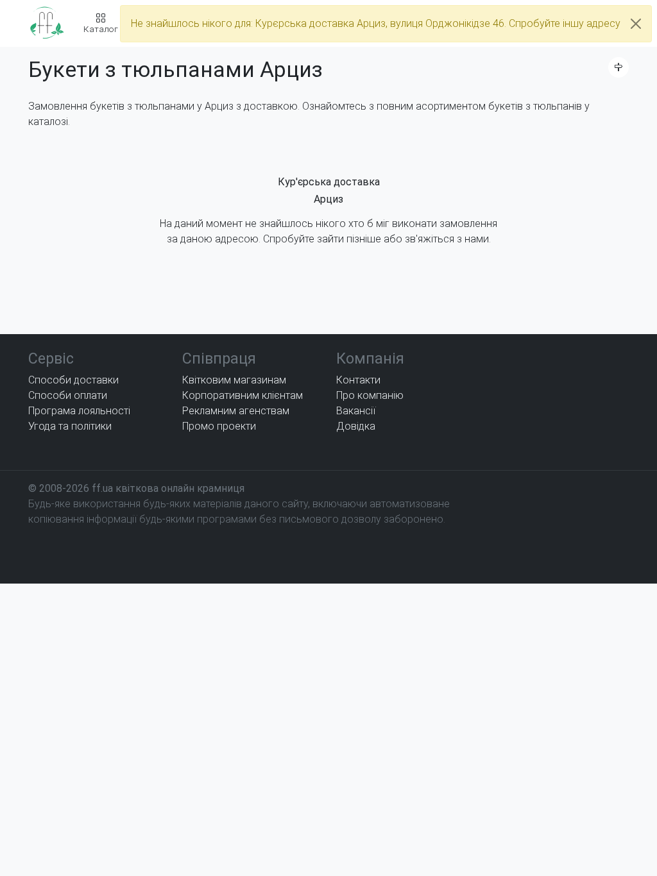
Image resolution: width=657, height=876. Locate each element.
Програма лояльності (79, 411)
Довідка (355, 426)
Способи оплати (67, 395)
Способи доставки (73, 380)
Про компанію (370, 395)
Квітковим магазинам (234, 380)
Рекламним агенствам (235, 411)
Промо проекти (219, 426)
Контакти (358, 380)
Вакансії (355, 411)
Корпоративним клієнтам (242, 395)
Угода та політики (70, 426)
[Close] (635, 24)
